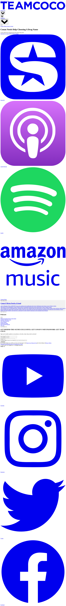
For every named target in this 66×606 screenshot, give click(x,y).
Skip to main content (5, 1)
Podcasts (2, 344)
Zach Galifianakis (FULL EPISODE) (8, 306)
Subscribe (3, 341)
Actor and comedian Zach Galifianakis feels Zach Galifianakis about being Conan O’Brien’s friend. (36, 306)
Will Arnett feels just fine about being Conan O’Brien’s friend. (39, 307)
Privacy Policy (48, 343)
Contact (5, 344)
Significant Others (4, 323)
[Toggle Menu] (2, 25)
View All (2, 325)
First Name (3, 336)
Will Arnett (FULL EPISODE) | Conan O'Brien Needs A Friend (14, 307)
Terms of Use (12, 344)
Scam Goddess (4, 322)
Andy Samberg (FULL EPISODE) (8, 308)
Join (1, 18)
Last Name (3, 337)
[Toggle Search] (1, 25)
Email (2, 339)
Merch (3, 18)
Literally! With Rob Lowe (6, 319)
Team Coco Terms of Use (31, 343)
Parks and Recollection (5, 324)
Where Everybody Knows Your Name (8, 318)
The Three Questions (5, 321)
